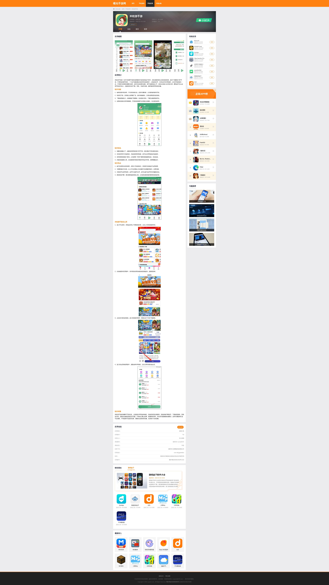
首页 (133, 3)
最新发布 (161, 576)
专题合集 (159, 3)
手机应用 (150, 3)
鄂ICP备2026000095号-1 (173, 582)
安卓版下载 (205, 20)
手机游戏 (141, 3)
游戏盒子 (133, 24)
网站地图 (167, 576)
